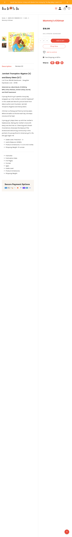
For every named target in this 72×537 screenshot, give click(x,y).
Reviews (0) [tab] (19, 66)
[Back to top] (66, 532)
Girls (25, 18)
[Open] (56, 8)
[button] (31, 26)
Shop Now (54, 46)
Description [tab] (7, 66)
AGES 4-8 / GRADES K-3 (15, 18)
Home (3, 18)
